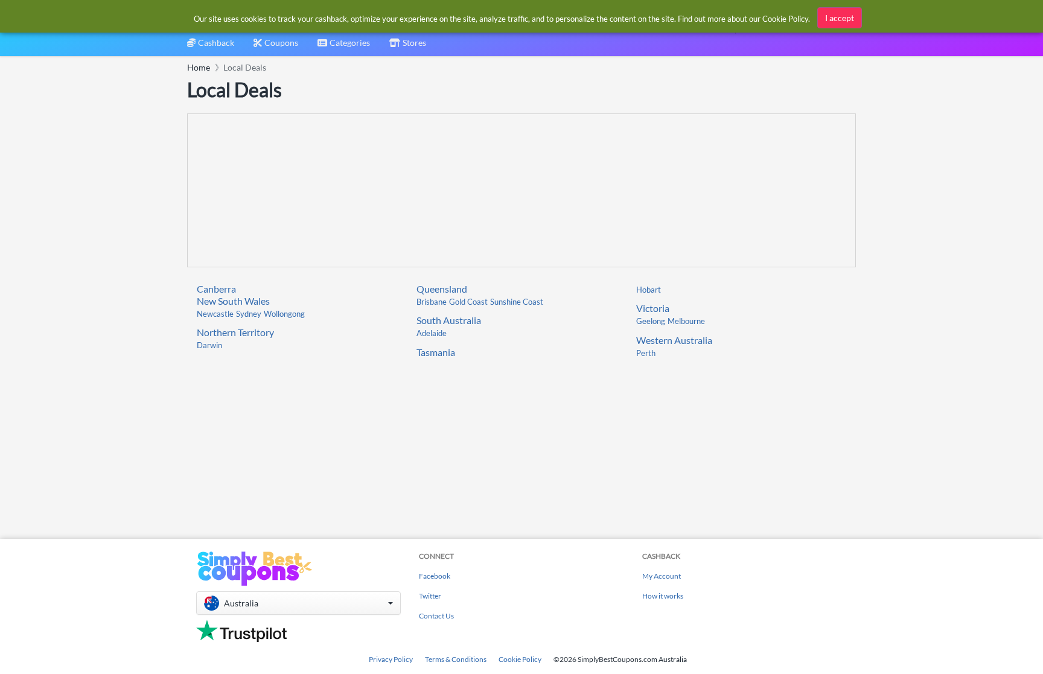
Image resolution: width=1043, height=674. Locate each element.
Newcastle (215, 314)
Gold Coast (468, 302)
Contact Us (436, 615)
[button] (298, 603)
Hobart (648, 289)
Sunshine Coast (516, 302)
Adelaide (431, 333)
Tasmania (435, 352)
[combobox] (343, 46)
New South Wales (233, 301)
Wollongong (284, 314)
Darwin (209, 345)
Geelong (650, 321)
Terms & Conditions (455, 659)
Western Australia (674, 340)
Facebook (434, 575)
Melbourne (686, 321)
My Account (661, 575)
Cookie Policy (520, 659)
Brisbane (431, 302)
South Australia (448, 320)
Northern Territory (235, 332)
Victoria (652, 308)
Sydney (248, 314)
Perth (645, 353)
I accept (839, 18)
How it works (662, 595)
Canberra (216, 288)
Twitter (430, 595)
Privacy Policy (391, 659)
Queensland (441, 288)
